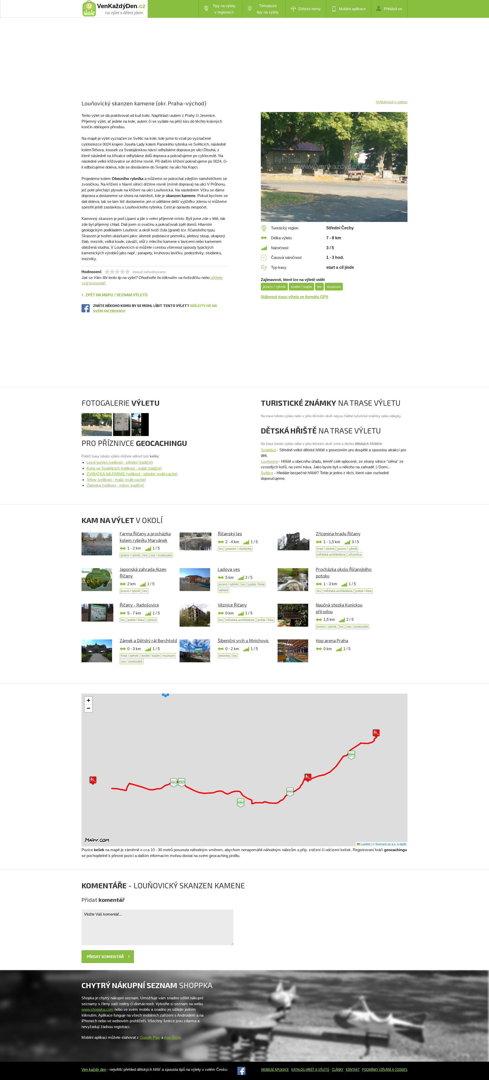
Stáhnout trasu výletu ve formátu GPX (294, 296)
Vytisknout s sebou (392, 102)
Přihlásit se (393, 9)
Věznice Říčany (232, 604)
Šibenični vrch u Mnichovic (243, 640)
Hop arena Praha (332, 640)
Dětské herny (309, 9)
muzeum (334, 287)
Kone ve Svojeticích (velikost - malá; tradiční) (124, 468)
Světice (267, 473)
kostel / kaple (301, 287)
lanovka (224, 655)
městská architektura (331, 554)
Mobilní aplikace (352, 9)
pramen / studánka (239, 549)
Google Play (150, 1037)
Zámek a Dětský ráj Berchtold (148, 640)
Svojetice (268, 450)
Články (337, 1070)
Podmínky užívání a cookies (385, 1070)
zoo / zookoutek (161, 555)
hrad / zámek (326, 549)
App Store (172, 1037)
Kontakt (353, 1070)
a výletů (321, 1070)
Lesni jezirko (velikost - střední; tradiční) (120, 462)
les (319, 287)
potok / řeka (256, 584)
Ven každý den (94, 1069)
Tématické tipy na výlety (268, 9)
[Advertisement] (234, 63)
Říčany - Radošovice (139, 604)
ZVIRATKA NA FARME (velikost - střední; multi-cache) (132, 474)
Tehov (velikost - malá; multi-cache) (116, 480)
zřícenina (354, 554)
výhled (223, 590)
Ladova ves (229, 569)
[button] (241, 803)
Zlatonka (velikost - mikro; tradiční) (115, 485)
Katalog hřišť (302, 1070)
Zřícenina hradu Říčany (338, 533)
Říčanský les (230, 533)
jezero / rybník (274, 287)
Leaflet (365, 844)
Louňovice (269, 461)
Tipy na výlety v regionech (224, 9)
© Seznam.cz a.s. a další (389, 844)
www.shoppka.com (97, 1009)
